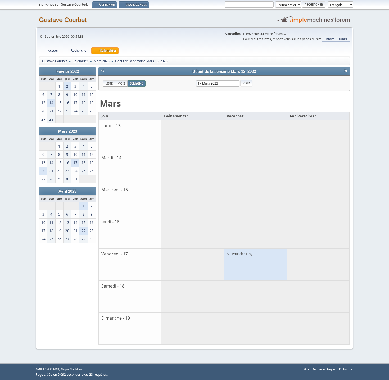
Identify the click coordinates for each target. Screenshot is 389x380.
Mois (121, 83)
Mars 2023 (67, 131)
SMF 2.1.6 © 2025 (47, 369)
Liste (109, 83)
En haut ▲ (346, 369)
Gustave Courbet (63, 19)
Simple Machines (71, 369)
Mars (110, 103)
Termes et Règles (324, 369)
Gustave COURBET (336, 39)
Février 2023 (67, 71)
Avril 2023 (67, 191)
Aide (306, 369)
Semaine (136, 83)
